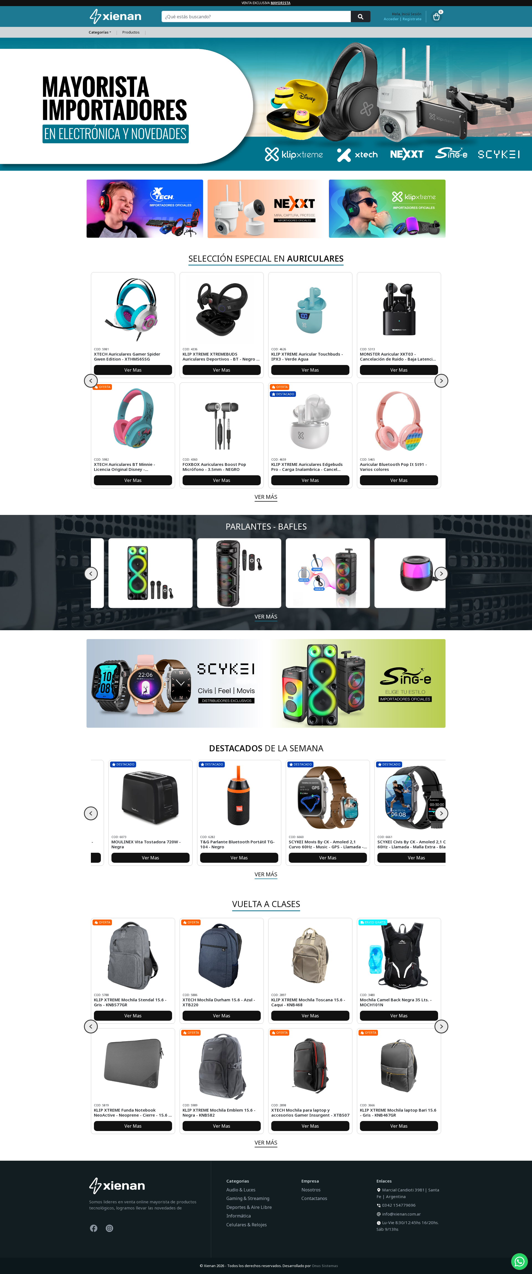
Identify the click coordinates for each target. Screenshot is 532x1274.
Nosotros (311, 1190)
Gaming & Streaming (247, 1198)
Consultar (224, 858)
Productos (131, 32)
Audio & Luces (240, 1190)
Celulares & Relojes (246, 1225)
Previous (91, 381)
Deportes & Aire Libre (249, 1207)
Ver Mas (133, 370)
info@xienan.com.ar (401, 1214)
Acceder (391, 19)
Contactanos (314, 1198)
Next (441, 381)
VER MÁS (266, 497)
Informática (238, 1216)
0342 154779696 (399, 1205)
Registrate (412, 19)
